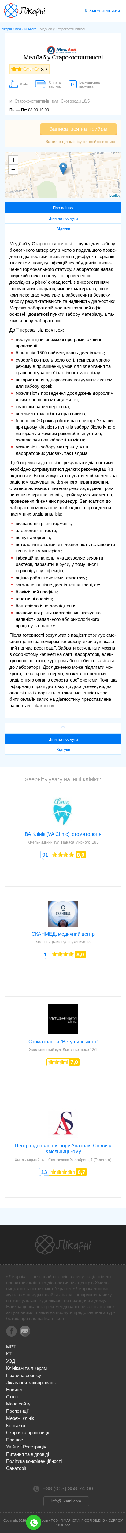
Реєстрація (34, 1446)
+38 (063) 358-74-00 (33, 1522)
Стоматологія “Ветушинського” (63, 1041)
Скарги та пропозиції (27, 1432)
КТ (9, 1353)
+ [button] (13, 160)
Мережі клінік (20, 1418)
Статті (12, 1396)
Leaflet (114, 195)
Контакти (15, 1425)
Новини (14, 1389)
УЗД (10, 1361)
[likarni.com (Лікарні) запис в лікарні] (24, 10)
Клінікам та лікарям (26, 1368)
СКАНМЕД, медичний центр (63, 934)
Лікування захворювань (31, 1382)
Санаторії (16, 1468)
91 (45, 855)
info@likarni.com (66, 1501)
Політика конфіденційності (34, 1461)
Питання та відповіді (27, 1454)
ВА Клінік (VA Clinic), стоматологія (63, 834)
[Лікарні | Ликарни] (63, 1244)
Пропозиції (17, 1411)
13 (44, 1172)
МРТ (11, 1346)
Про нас (14, 1439)
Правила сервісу (23, 1375)
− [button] (13, 169)
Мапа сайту (18, 1403)
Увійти (12, 1446)
